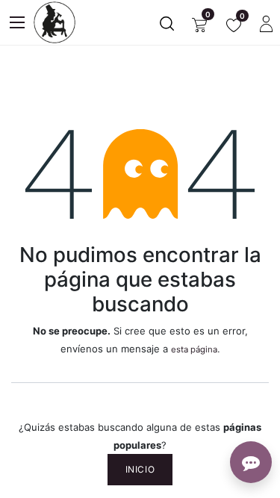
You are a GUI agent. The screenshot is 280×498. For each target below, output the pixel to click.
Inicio (140, 469)
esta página (194, 349)
